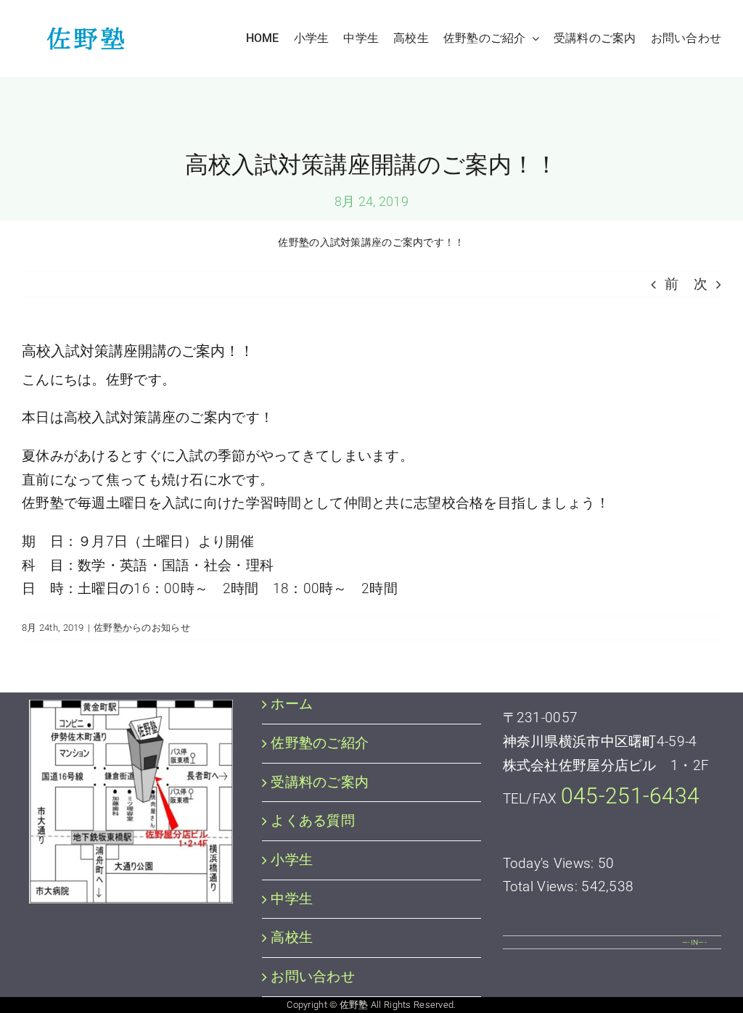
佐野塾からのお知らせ (142, 627)
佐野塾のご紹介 (320, 743)
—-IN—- (694, 942)
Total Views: (542, 886)
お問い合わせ (313, 976)
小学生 (292, 859)
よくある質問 (313, 820)
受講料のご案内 (320, 782)
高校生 (292, 937)
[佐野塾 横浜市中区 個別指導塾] (81, 33)
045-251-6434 (630, 796)
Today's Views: (550, 863)
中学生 (292, 898)
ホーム (292, 703)
